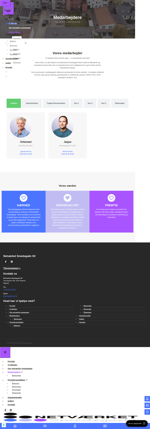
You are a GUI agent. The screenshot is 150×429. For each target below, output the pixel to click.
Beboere (13, 41)
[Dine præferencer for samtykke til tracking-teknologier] (4, 425)
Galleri (11, 72)
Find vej (6, 283)
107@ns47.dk (67, 151)
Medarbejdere (11, 23)
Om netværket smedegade (16, 19)
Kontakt (12, 76)
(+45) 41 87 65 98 (67, 154)
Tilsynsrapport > (12, 268)
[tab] (14, 103)
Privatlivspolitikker (13, 34)
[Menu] (5, 3)
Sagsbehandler (11, 59)
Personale (13, 50)
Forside (7, 10)
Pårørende (13, 54)
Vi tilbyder (9, 15)
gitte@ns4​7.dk (25, 151)
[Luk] (5, 352)
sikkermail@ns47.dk (10, 296)
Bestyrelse (13, 30)
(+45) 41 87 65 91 (26, 154)
